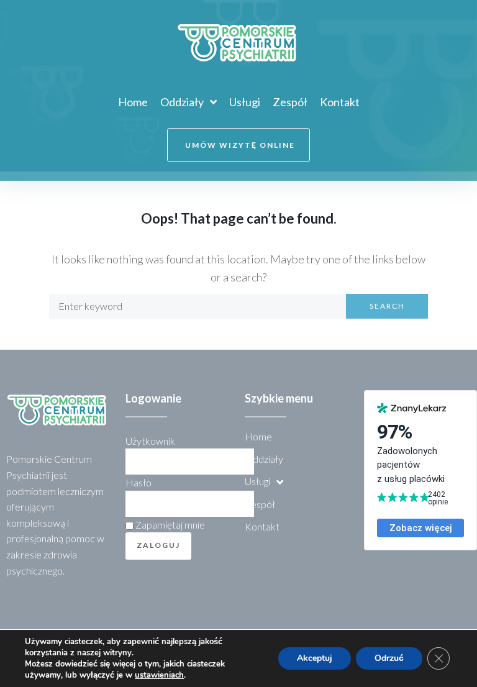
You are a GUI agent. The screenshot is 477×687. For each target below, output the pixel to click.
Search (387, 306)
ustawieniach (159, 675)
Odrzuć (389, 658)
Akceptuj (314, 658)
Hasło (138, 482)
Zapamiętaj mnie (169, 524)
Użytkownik (150, 441)
